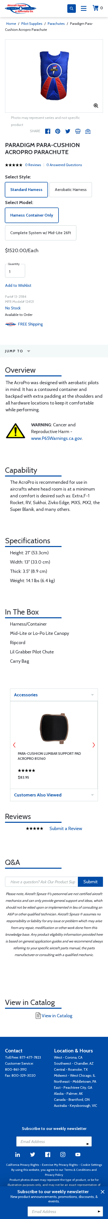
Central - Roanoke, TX (71, 1069)
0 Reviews (33, 165)
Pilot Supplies (31, 23)
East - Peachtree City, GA (73, 1087)
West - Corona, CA (68, 1057)
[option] (54, 76)
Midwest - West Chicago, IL (74, 1075)
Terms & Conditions (77, 1170)
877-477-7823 (30, 1057)
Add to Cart (54, 778)
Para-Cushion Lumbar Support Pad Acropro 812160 (49, 756)
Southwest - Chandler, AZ (74, 1063)
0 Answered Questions (64, 165)
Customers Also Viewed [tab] (38, 795)
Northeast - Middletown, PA (75, 1081)
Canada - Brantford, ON (72, 1099)
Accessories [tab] (26, 695)
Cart (101, 8)
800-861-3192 (16, 1069)
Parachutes (56, 23)
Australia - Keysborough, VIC (75, 1105)
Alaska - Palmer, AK (68, 1093)
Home (11, 23)
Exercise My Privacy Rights (60, 1165)
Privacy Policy (54, 1175)
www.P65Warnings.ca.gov (56, 438)
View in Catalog (57, 1015)
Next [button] (93, 745)
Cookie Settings (91, 1165)
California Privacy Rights (22, 1165)
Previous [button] (14, 745)
